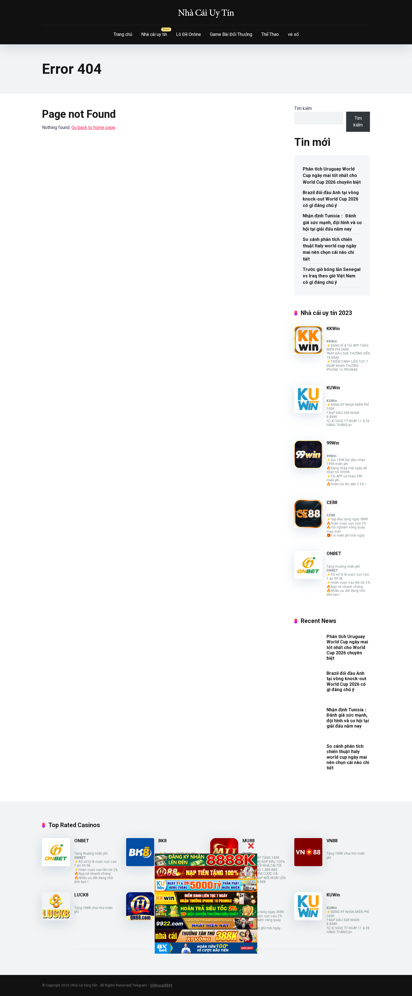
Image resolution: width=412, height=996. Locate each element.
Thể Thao (270, 34)
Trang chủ (123, 34)
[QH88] (140, 918)
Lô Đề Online (188, 34)
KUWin (333, 387)
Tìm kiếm (303, 108)
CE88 (332, 502)
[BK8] (140, 864)
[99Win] (308, 467)
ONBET (334, 553)
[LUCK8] (56, 918)
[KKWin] (308, 352)
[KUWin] (308, 411)
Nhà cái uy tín (154, 34)
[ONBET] (308, 577)
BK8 (162, 840)
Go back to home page (93, 127)
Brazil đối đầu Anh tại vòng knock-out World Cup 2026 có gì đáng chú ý (331, 199)
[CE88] (308, 526)
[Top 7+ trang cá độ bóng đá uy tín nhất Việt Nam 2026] (206, 12)
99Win (333, 443)
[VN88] (308, 864)
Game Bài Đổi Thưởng (231, 34)
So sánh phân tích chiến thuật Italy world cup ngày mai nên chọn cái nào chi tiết (329, 249)
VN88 (332, 840)
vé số (293, 34)
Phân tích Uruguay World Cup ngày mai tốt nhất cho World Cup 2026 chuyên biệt (332, 175)
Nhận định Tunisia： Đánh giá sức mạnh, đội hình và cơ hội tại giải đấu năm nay (332, 222)
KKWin (333, 328)
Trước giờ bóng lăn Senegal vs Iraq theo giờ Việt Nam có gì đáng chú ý (331, 276)
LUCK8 (81, 895)
